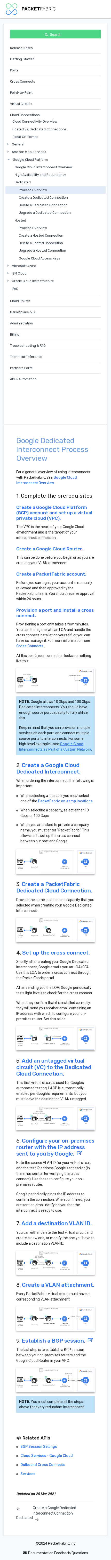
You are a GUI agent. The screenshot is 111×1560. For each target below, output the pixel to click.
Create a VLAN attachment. (58, 1285)
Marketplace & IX (23, 312)
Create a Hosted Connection (41, 235)
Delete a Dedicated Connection (43, 205)
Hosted (20, 220)
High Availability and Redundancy (40, 175)
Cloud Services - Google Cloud (46, 1456)
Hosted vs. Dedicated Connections (39, 129)
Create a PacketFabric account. (51, 574)
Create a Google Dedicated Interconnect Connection (54, 1510)
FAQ (15, 289)
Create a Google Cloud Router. (49, 548)
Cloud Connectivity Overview (34, 121)
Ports (14, 70)
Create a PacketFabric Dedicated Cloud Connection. (54, 887)
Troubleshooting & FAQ (28, 346)
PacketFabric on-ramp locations (65, 801)
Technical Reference (26, 357)
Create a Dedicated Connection (43, 197)
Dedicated (23, 182)
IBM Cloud (19, 273)
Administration (21, 323)
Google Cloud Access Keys (39, 258)
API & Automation (23, 379)
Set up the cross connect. (56, 952)
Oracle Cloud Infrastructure (33, 281)
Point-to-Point (21, 93)
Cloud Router (20, 301)
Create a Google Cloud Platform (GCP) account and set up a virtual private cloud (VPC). (54, 513)
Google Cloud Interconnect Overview (44, 167)
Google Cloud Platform (30, 160)
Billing (14, 334)
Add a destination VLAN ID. (56, 1223)
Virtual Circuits (21, 104)
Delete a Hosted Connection (41, 243)
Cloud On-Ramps (25, 137)
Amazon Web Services (29, 152)
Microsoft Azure (24, 266)
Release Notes (21, 48)
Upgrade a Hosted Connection (42, 250)
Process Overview (33, 190)
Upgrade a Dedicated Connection (45, 213)
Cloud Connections (25, 115)
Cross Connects (22, 81)
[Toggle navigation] (98, 9)
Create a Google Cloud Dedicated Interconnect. (48, 768)
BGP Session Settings (38, 1446)
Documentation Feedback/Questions (58, 1553)
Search (55, 34)
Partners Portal (21, 368)
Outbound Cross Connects (42, 1465)
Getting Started (22, 59)
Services (27, 1474)
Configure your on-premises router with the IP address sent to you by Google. (55, 1147)
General (18, 144)
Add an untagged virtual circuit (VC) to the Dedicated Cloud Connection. (53, 1067)
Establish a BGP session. (53, 1340)
